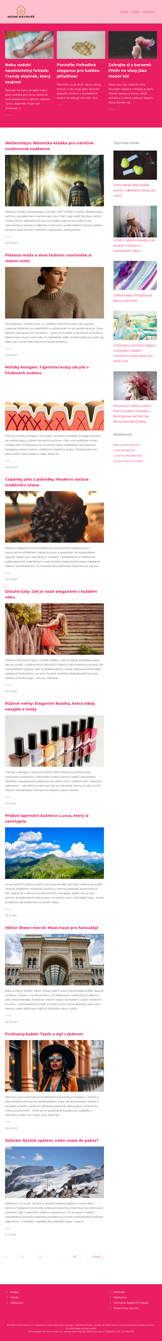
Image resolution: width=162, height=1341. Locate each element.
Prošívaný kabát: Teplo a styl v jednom (44, 1034)
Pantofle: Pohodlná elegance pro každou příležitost (78, 70)
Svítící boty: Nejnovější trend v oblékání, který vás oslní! (134, 190)
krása (7, 461)
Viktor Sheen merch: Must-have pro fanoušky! (51, 927)
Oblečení (149, 11)
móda (8, 115)
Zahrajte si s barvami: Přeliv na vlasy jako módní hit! (129, 70)
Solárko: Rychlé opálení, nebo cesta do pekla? (51, 1140)
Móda (135, 11)
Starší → (98, 1256)
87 (75, 1256)
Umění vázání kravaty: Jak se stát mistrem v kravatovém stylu (134, 245)
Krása (124, 11)
